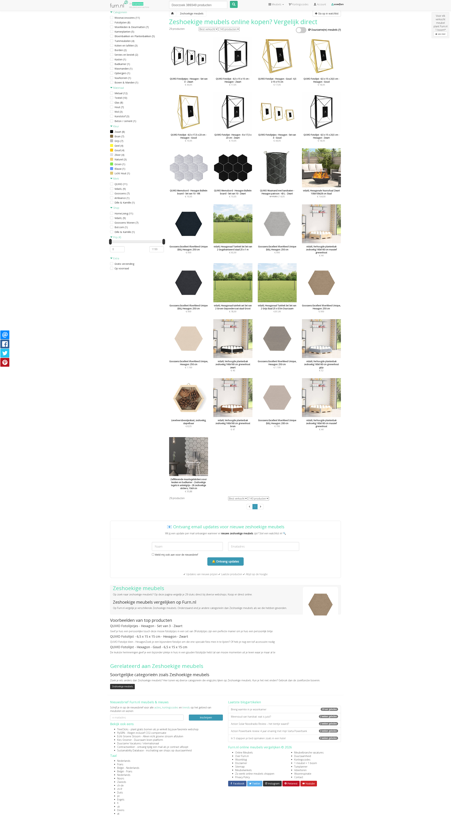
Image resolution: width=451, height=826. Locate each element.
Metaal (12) (121, 93)
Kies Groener (124, 739)
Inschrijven (206, 717)
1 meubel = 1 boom (305, 763)
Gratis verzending (124, 263)
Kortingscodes (302, 759)
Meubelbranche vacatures (309, 752)
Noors (120, 778)
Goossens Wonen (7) (126, 222)
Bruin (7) (119, 136)
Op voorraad (122, 268)
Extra (116, 258)
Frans (120, 764)
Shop (116, 207)
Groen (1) (120, 164)
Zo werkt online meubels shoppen (254, 773)
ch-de (120, 785)
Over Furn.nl (242, 756)
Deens (120, 810)
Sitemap (240, 766)
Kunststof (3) (122, 116)
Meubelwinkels (243, 770)
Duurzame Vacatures (129, 743)
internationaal (151, 743)
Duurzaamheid (302, 756)
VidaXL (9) (120, 188)
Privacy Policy (242, 777)
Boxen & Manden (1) (126, 82)
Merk (116, 178)
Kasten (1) (120, 59)
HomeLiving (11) (124, 213)
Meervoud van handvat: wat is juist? (284, 716)
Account (321, 4)
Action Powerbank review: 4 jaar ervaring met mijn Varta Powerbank (284, 731)
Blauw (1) (120, 168)
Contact (298, 777)
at (118, 813)
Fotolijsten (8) (122, 22)
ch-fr (119, 789)
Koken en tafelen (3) (126, 45)
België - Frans (124, 771)
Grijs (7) (119, 141)
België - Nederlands (128, 767)
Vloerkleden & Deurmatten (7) (132, 27)
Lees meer (441, 34)
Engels (120, 799)
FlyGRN (121, 732)
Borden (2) (121, 50)
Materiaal (118, 87)
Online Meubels (244, 752)
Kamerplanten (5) (124, 31)
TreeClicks (122, 729)
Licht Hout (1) (122, 173)
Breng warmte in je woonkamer (284, 709)
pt (118, 796)
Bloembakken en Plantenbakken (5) (135, 36)
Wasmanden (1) (123, 68)
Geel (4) (119, 145)
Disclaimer (241, 763)
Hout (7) (119, 107)
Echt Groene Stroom (129, 736)
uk (118, 806)
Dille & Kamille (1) (125, 202)
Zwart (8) (120, 131)
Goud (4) (119, 150)
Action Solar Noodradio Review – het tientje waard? (284, 723)
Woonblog (241, 759)
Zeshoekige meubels (122, 686)
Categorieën (120, 12)
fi (117, 803)
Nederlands (123, 760)
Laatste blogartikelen (244, 702)
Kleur (116, 126)
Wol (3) (119, 111)
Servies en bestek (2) (126, 54)
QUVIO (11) (121, 184)
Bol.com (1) (121, 227)
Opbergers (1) (122, 73)
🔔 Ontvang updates (225, 561)
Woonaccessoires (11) (127, 17)
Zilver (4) (119, 155)
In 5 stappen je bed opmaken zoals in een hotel (284, 738)
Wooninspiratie (302, 773)
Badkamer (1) (122, 64)
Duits (120, 792)
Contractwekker (126, 747)
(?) (339, 29)
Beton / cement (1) (125, 121)
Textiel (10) (121, 97)
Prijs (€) (117, 237)
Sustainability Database (130, 750)
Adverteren (300, 770)
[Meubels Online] (172, 13)
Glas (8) (119, 102)
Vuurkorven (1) (123, 78)
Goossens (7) (122, 193)
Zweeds (121, 782)
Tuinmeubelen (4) (124, 41)
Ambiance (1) (122, 198)
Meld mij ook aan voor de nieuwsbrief (176, 554)
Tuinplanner (300, 766)
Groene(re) (137, 3)
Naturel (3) (121, 159)
